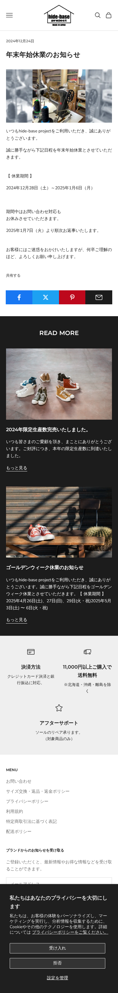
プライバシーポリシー (27, 801)
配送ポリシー (18, 831)
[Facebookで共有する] (19, 297)
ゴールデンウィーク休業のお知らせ (45, 567)
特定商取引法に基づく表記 (31, 821)
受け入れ (57, 948)
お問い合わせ (18, 781)
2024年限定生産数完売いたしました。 (48, 429)
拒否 (57, 963)
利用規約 (14, 811)
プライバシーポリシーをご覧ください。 (70, 932)
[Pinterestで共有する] (72, 297)
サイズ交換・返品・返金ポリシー (38, 791)
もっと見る (16, 468)
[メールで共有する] (99, 297)
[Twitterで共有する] (46, 297)
